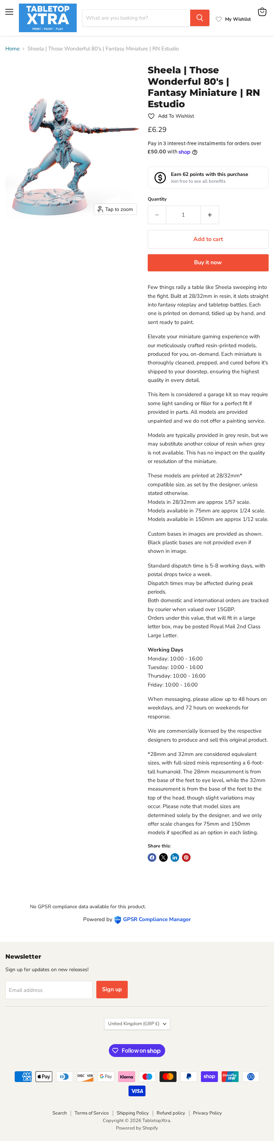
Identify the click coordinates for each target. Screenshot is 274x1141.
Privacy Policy (207, 1113)
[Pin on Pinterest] (186, 857)
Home (12, 49)
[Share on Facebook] (152, 857)
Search (59, 1113)
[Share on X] (163, 857)
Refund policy (171, 1113)
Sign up (112, 989)
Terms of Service (92, 1113)
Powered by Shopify (137, 1128)
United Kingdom (133, 1023)
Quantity (157, 199)
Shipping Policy (133, 1113)
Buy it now (208, 262)
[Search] (199, 18)
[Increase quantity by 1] (210, 215)
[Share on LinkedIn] (175, 857)
